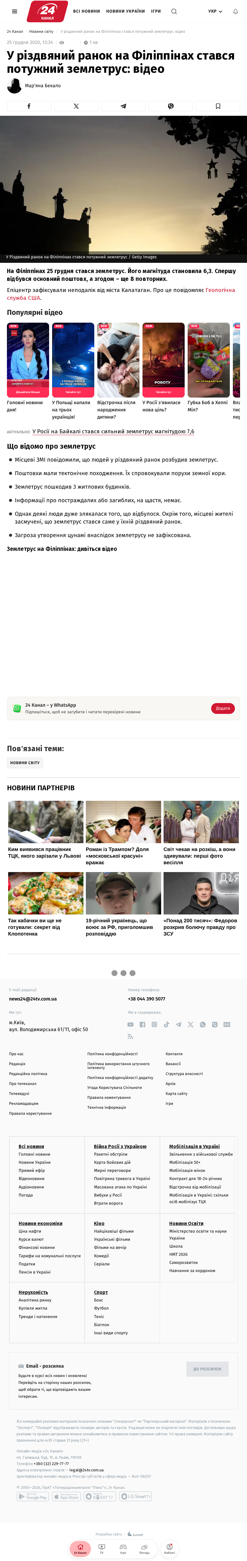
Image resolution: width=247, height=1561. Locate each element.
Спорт (101, 1292)
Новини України (125, 11)
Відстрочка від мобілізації (195, 1187)
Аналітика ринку (35, 1300)
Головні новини (34, 1154)
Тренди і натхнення (38, 1316)
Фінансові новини (37, 1247)
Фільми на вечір (110, 1247)
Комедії (101, 1255)
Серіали (102, 1264)
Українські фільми (112, 1239)
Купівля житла (33, 1308)
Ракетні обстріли (110, 1154)
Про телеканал (22, 1084)
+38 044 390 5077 (146, 999)
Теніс (99, 1316)
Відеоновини (32, 1178)
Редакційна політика (28, 1074)
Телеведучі (19, 1094)
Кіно (99, 1223)
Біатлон (101, 1324)
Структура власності (184, 1074)
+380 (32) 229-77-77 (51, 1463)
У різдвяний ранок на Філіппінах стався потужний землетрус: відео (122, 32)
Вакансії (173, 1064)
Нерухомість (33, 1292)
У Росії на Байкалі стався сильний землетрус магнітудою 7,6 (113, 431)
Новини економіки (40, 1223)
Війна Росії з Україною (120, 1146)
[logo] (47, 11)
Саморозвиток (183, 1262)
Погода (26, 1195)
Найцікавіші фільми (114, 1231)
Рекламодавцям (23, 1104)
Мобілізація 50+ (184, 1162)
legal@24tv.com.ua (87, 1470)
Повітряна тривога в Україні (122, 1178)
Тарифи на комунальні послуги (50, 1255)
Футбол (101, 1308)
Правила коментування (109, 1098)
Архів (170, 1084)
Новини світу (41, 32)
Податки (27, 1264)
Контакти (174, 1054)
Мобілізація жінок (187, 1170)
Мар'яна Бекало (43, 86)
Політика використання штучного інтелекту (118, 1066)
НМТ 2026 (178, 1254)
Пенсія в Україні (35, 1272)
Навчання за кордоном (192, 1270)
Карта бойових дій (112, 1162)
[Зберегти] (218, 106)
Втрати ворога (108, 1203)
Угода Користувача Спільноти (114, 1088)
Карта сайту (176, 1094)
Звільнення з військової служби (201, 1154)
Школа (176, 1246)
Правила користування (30, 1114)
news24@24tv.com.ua (33, 999)
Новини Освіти (186, 1223)
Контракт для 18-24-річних (195, 1178)
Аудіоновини (31, 1187)
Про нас (16, 1054)
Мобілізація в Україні (194, 1146)
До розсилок (208, 1369)
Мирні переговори (112, 1170)
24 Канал (15, 32)
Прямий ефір (32, 1170)
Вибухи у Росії (108, 1195)
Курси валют (31, 1239)
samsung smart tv (135, 1496)
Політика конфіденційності (112, 1054)
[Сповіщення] (235, 11)
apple (66, 1496)
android (33, 1496)
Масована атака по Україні (120, 1187)
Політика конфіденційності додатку (120, 1078)
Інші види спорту (111, 1332)
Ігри (156, 11)
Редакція (17, 1064)
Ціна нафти (30, 1231)
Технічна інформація (106, 1108)
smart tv (100, 1496)
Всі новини (86, 11)
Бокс (98, 1300)
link (130, 1024)
